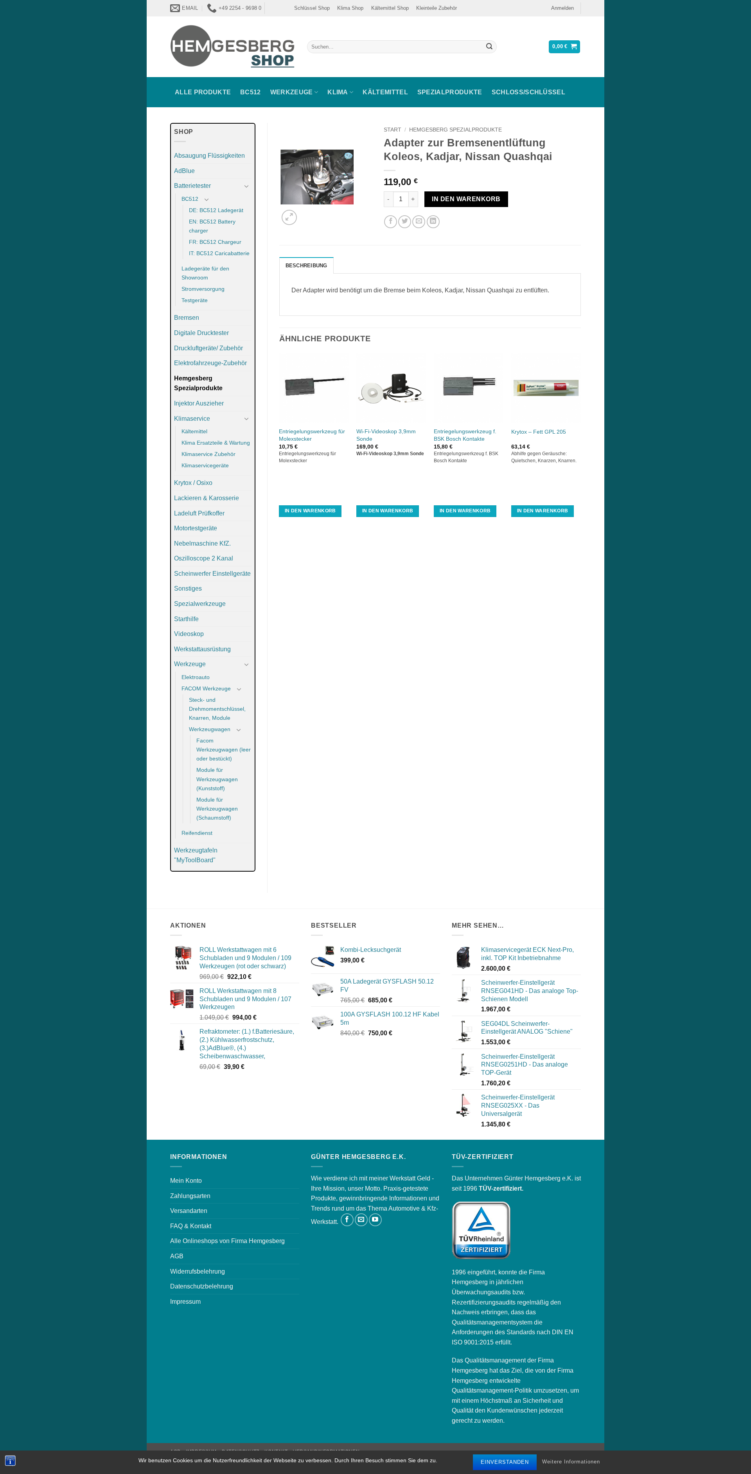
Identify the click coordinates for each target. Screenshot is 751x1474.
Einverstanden (505, 1462)
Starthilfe (186, 619)
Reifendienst (196, 833)
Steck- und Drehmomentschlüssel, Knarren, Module (217, 709)
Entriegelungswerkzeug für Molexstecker (312, 435)
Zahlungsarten (190, 1196)
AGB (176, 1256)
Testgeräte (194, 300)
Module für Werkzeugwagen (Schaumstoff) (217, 808)
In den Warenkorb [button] (310, 510)
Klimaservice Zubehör (208, 454)
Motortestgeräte (195, 528)
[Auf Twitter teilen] (404, 221)
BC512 (250, 92)
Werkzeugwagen (209, 729)
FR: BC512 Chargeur (215, 242)
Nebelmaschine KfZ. (202, 543)
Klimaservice (192, 418)
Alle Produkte (203, 92)
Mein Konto (186, 1180)
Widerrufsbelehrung (197, 1271)
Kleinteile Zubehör (436, 8)
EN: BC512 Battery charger (212, 226)
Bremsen (186, 317)
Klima (337, 92)
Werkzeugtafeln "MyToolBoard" (195, 855)
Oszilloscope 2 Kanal (203, 558)
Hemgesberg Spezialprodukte (198, 383)
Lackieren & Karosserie (206, 498)
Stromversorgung (203, 289)
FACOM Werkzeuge (206, 688)
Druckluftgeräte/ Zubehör (208, 348)
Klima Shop (350, 8)
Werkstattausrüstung (202, 649)
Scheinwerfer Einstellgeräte (212, 573)
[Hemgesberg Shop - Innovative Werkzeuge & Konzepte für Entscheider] (232, 46)
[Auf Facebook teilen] (390, 221)
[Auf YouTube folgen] (375, 1219)
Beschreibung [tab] (306, 265)
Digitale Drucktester (201, 333)
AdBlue (184, 171)
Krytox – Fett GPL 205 (538, 432)
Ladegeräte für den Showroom (205, 273)
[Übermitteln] (489, 47)
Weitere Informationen (571, 1462)
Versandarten (188, 1210)
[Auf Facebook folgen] (347, 1219)
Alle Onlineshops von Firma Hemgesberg (227, 1241)
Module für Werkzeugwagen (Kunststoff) (217, 779)
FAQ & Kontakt (190, 1226)
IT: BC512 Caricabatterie (219, 253)
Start (392, 130)
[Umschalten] (247, 186)
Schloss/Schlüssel (528, 92)
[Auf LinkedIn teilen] (433, 221)
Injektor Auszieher (199, 403)
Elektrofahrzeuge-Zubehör (210, 363)
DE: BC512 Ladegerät (216, 210)
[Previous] (280, 442)
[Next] (580, 442)
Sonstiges (188, 588)
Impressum (185, 1301)
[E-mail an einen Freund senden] (418, 221)
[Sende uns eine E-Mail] (361, 1219)
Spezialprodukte (449, 92)
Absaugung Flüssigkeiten (209, 155)
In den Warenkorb (466, 199)
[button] (562, 8)
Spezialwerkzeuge (200, 603)
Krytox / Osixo (193, 482)
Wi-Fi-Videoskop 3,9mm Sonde (386, 435)
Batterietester (192, 185)
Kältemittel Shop (390, 8)
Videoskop (189, 634)
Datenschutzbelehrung (201, 1286)
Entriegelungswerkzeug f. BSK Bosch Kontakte (465, 435)
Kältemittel (385, 92)
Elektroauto (195, 677)
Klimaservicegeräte (205, 465)
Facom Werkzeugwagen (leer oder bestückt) (223, 749)
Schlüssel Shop (312, 8)
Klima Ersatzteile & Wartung (215, 443)
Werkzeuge (291, 92)
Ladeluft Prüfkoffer (199, 513)
